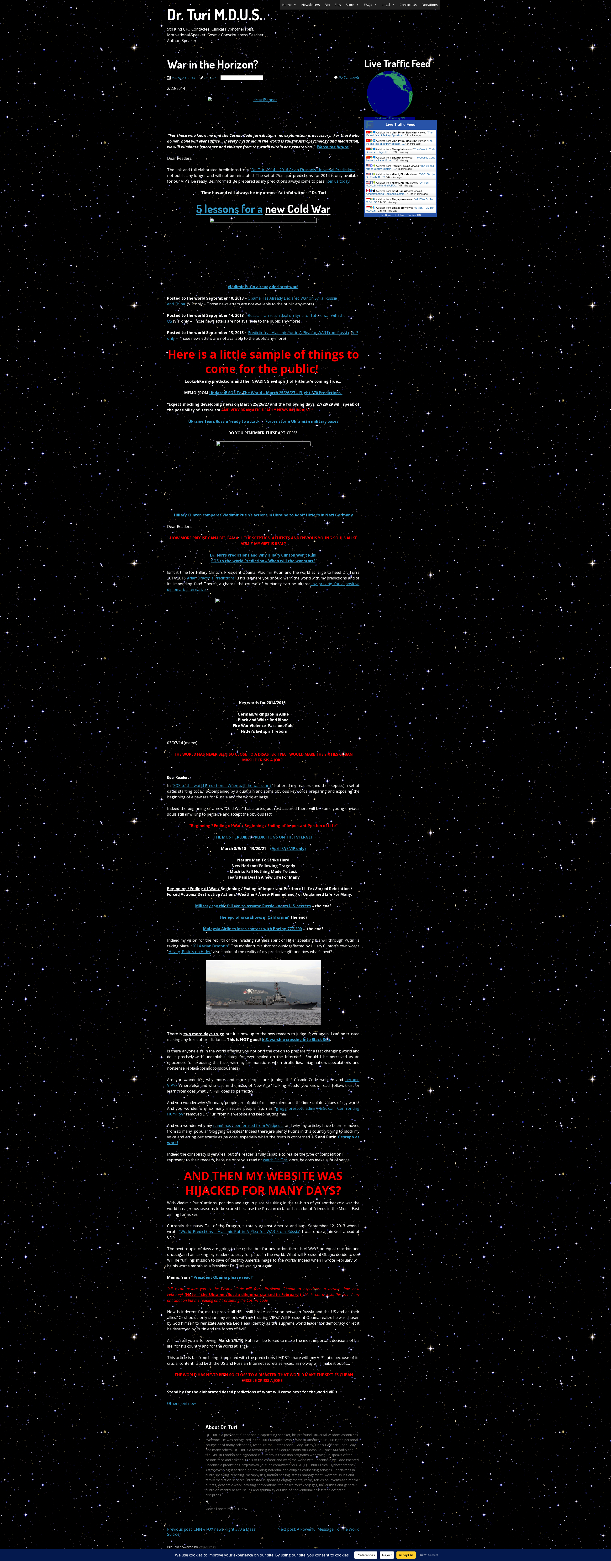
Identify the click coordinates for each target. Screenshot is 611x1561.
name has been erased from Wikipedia (248, 1125)
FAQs (368, 4)
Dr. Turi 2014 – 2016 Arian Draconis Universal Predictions (303, 169)
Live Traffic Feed (401, 124)
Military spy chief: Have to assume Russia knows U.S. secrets (253, 905)
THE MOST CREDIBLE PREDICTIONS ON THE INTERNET (263, 837)
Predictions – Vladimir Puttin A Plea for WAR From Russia (298, 332)
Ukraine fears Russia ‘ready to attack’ (224, 421)
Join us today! (338, 181)
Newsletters (310, 4)
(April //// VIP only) (288, 848)
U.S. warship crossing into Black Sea (296, 1039)
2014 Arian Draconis (210, 946)
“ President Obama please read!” (222, 1277)
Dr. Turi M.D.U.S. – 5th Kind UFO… (397, 184)
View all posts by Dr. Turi (226, 1509)
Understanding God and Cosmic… (387, 193)
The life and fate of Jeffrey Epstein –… (399, 134)
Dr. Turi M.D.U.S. (214, 14)
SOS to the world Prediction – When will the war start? (263, 560)
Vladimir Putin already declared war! (263, 286)
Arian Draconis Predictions (211, 578)
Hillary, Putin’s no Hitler (190, 951)
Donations (429, 4)
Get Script (385, 215)
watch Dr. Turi (275, 1160)
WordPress (207, 1547)
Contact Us (408, 4)
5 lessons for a (229, 208)
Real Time (399, 215)
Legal (386, 4)
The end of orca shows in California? (254, 917)
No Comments (348, 77)
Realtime (380, 118)
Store (350, 4)
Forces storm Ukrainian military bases (301, 421)
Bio (327, 4)
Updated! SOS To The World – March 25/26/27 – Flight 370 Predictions (275, 392)
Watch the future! (333, 146)
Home (287, 4)
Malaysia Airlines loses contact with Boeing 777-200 (252, 928)
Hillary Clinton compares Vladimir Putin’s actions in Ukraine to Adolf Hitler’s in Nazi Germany (263, 515)
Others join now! (181, 1403)
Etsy (338, 4)
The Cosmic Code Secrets (242, 77)
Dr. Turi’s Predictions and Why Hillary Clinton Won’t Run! (263, 555)
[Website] (207, 1502)
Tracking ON (397, 118)
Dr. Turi (210, 77)
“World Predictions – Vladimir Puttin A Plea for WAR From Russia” (239, 1231)
